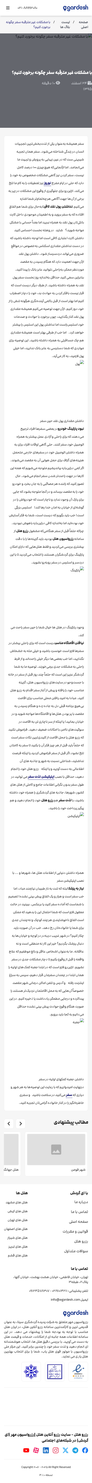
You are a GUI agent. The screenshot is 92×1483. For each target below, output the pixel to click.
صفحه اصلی (78, 1221)
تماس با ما (79, 1211)
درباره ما (81, 1202)
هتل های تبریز (18, 1246)
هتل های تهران (18, 1220)
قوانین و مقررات (75, 1231)
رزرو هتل (81, 1241)
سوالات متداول (76, 1251)
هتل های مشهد (17, 1202)
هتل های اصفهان (16, 1228)
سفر (69, 1094)
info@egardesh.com (65, 1299)
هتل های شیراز (17, 1237)
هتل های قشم (18, 1255)
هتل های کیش (18, 1211)
